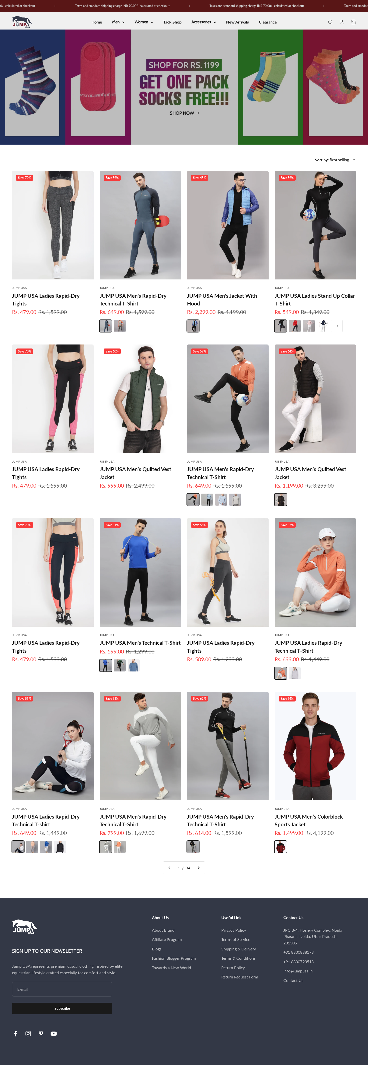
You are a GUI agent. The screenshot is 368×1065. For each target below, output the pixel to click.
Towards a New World (171, 967)
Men (116, 22)
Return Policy (233, 967)
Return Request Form (239, 976)
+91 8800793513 (298, 961)
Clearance (268, 22)
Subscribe (62, 1008)
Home (96, 22)
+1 (336, 326)
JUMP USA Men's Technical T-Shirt (140, 642)
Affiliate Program (167, 939)
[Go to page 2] (198, 868)
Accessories (201, 22)
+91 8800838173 (298, 952)
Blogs (156, 948)
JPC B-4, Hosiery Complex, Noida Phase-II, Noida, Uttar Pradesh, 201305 (312, 936)
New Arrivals (237, 22)
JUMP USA (19, 288)
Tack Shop (172, 22)
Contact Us (293, 980)
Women (141, 22)
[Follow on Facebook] (15, 1033)
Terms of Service (235, 939)
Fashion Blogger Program (174, 958)
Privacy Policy (233, 930)
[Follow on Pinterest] (41, 1033)
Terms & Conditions (238, 958)
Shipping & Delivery (238, 948)
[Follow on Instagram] (28, 1033)
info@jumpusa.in (298, 970)
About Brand (163, 930)
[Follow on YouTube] (53, 1033)
